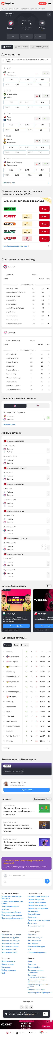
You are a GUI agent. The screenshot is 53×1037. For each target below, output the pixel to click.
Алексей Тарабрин (18, 782)
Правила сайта (33, 967)
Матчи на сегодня (35, 938)
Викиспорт (6, 967)
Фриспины (31, 917)
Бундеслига (25, 9)
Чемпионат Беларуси (36, 946)
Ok (45, 1014)
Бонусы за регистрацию (11, 915)
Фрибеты (5, 909)
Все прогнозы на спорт (11, 935)
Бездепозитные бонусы (11, 912)
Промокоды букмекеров (12, 918)
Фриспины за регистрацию (38, 920)
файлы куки (30, 1015)
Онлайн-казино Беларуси (38, 896)
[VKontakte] (31, 1007)
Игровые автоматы (35, 926)
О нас (29, 961)
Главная (4, 9)
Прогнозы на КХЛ (8, 949)
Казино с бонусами (35, 899)
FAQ (3, 973)
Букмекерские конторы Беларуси (11, 897)
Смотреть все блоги (42, 799)
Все (48, 586)
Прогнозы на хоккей (10, 943)
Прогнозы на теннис (9, 946)
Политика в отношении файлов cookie (37, 981)
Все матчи (31, 935)
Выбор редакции (8, 970)
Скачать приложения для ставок (12, 902)
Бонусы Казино (33, 914)
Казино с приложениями (37, 908)
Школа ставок (7, 964)
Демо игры (32, 923)
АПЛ (29, 949)
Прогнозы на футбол (10, 938)
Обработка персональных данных (38, 986)
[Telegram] (26, 1007)
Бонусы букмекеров (10, 906)
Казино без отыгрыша (36, 905)
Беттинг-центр (14, 9)
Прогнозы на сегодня (10, 940)
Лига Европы (32, 943)
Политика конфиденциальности (36, 976)
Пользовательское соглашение (35, 971)
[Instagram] (22, 1007)
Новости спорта (8, 961)
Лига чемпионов (34, 940)
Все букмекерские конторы (16, 246)
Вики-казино (32, 911)
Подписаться (26, 790)
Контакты (31, 964)
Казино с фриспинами (36, 902)
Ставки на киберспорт (36, 952)
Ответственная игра (36, 990)
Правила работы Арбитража (39, 992)
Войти (42, 3)
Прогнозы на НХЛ (9, 952)
